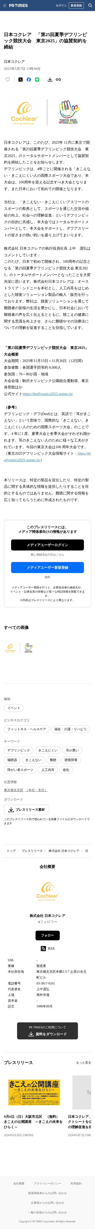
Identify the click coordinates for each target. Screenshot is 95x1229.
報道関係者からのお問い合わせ (47, 1193)
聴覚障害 (71, 760)
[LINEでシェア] (37, 79)
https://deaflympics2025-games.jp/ (48, 394)
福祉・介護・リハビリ (70, 729)
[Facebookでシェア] (29, 79)
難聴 (53, 760)
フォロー (47, 935)
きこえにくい (48, 750)
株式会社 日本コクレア (64, 851)
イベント (13, 708)
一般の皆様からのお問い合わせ (47, 1212)
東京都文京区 (13, 790)
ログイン (61, 5)
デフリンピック (18, 750)
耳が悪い (72, 750)
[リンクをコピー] (58, 79)
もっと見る (83, 1062)
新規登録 (76, 5)
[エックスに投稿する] (20, 79)
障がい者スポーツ (20, 770)
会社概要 (18, 1183)
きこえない (33, 760)
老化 (66, 770)
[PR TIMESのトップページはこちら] (18, 5)
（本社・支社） (36, 790)
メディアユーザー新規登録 (47, 567)
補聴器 (12, 760)
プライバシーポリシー (47, 1183)
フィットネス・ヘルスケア (26, 729)
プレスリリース (32, 851)
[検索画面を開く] (90, 5)
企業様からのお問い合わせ (47, 1203)
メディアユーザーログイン (47, 545)
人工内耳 (48, 770)
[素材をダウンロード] (50, 79)
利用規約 (76, 1183)
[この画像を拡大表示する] (20, 648)
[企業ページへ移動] (47, 892)
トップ (11, 851)
